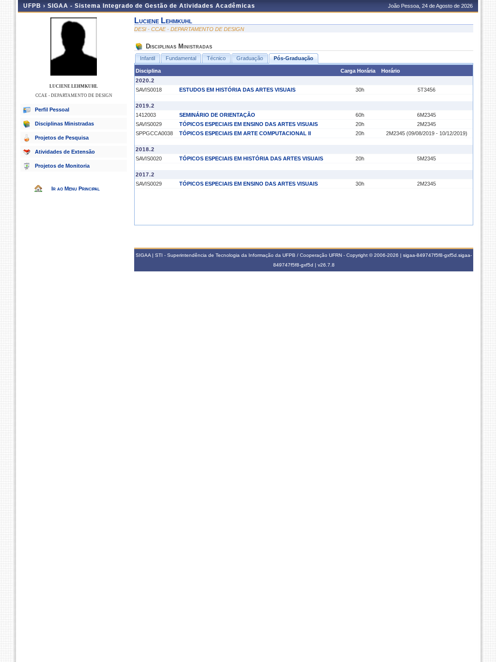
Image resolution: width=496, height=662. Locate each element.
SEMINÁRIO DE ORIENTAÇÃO (217, 115)
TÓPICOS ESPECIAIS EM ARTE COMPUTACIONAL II (245, 133)
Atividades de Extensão (65, 152)
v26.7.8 (326, 265)
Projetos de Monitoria (62, 166)
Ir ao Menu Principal (75, 188)
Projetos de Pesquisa (62, 138)
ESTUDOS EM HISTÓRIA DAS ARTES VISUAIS (237, 90)
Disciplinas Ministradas (64, 123)
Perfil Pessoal (52, 109)
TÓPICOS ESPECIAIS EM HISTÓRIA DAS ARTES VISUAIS (251, 158)
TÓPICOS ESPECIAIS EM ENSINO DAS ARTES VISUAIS (248, 124)
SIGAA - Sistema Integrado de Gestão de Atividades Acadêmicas (151, 5)
